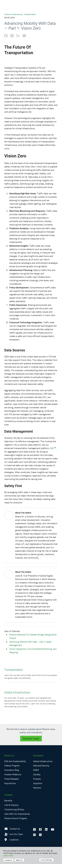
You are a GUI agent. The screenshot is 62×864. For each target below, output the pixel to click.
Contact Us (15, 828)
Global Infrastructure (17, 692)
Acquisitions (10, 783)
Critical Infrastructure (13, 14)
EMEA (36, 770)
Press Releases (11, 778)
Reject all (19, 860)
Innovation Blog (11, 770)
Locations (14, 839)
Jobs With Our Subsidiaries (17, 813)
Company (38, 755)
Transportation (30, 14)
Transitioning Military (14, 809)
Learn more (8, 855)
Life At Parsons (11, 805)
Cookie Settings (46, 860)
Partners (37, 787)
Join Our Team (16, 834)
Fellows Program (12, 765)
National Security (41, 765)
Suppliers (37, 783)
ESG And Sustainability (15, 761)
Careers (8, 794)
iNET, (53, 448)
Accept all (8, 860)
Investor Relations (12, 774)
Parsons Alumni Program (15, 818)
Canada (36, 774)
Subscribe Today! (31, 738)
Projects (37, 778)
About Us (9, 755)
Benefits (8, 800)
